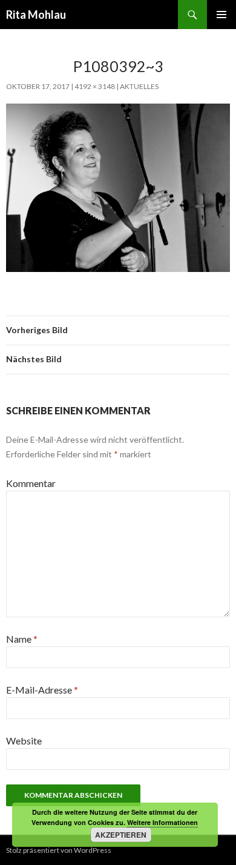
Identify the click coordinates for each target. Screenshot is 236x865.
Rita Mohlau (36, 14)
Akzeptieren (120, 834)
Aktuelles (139, 86)
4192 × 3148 (94, 86)
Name (22, 639)
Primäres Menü (221, 14)
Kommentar (31, 483)
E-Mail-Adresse (42, 689)
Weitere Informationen (162, 822)
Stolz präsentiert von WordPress (58, 850)
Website (24, 740)
